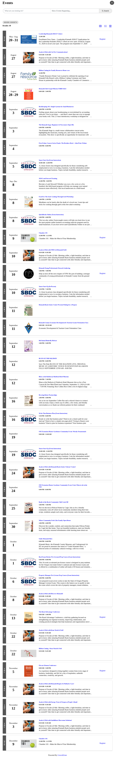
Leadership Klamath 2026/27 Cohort (50, 34)
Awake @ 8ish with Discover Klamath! (51, 593)
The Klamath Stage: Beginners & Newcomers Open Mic (56, 125)
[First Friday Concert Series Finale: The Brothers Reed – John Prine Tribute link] (29, 147)
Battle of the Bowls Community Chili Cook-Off (53, 502)
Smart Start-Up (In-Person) (47, 286)
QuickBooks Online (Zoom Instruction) (51, 214)
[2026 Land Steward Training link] (29, 183)
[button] (112, 3)
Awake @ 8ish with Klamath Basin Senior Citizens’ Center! (57, 467)
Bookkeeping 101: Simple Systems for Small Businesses (56, 106)
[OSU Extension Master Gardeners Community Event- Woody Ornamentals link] (29, 436)
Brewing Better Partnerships (48, 395)
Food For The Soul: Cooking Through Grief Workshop (56, 197)
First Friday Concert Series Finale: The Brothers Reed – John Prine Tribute (63, 143)
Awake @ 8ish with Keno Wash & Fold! (51, 630)
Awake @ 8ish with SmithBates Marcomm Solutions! (55, 720)
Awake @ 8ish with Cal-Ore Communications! (53, 52)
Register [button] (102, 39)
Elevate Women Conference (47, 665)
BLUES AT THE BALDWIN (48, 358)
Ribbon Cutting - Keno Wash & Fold (50, 648)
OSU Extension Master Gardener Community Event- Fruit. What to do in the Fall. (63, 486)
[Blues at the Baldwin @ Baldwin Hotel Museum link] (29, 381)
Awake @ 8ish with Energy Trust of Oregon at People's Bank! (58, 702)
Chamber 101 (43, 233)
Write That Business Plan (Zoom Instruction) (53, 413)
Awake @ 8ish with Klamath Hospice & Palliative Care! (56, 684)
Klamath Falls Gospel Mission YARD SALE (52, 89)
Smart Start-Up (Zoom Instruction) (50, 160)
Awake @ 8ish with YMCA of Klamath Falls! (53, 250)
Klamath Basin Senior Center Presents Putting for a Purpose (58, 305)
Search (106, 11)
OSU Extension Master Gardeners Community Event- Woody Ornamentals (62, 431)
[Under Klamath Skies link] (29, 543)
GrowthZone (62, 755)
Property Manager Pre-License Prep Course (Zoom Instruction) (59, 575)
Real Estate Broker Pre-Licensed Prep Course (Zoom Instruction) (59, 557)
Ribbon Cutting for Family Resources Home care (54, 70)
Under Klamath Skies (45, 539)
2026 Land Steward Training (48, 178)
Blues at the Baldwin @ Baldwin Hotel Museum (54, 376)
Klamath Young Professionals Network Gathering (54, 268)
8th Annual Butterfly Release (48, 340)
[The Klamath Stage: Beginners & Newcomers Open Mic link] (29, 130)
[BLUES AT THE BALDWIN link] (29, 363)
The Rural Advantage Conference (49, 612)
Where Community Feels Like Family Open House (55, 520)
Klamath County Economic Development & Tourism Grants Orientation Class (63, 322)
